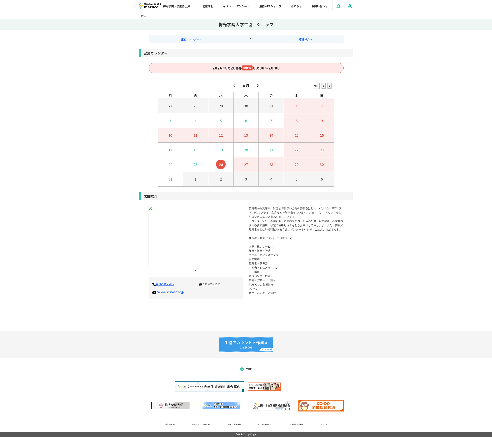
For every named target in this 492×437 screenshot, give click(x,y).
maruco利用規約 (234, 424)
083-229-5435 (165, 284)
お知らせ (296, 6)
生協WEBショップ (270, 6)
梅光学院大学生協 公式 (176, 6)
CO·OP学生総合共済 (295, 424)
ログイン (323, 424)
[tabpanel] (196, 237)
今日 (316, 85)
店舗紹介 (304, 39)
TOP (249, 369)
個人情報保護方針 (264, 424)
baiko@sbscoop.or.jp (170, 292)
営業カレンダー (189, 39)
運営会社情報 (170, 424)
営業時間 (207, 6)
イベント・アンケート (236, 6)
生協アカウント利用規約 (201, 424)
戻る (143, 16)
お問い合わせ (320, 6)
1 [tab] (196, 271)
